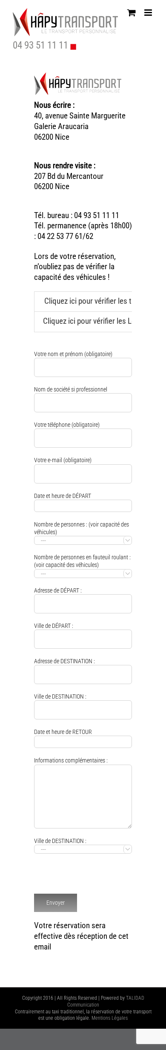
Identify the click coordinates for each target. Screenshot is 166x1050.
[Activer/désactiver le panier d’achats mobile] (131, 12)
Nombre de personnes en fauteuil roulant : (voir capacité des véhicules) (82, 565)
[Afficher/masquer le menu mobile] (148, 12)
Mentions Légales (110, 1018)
